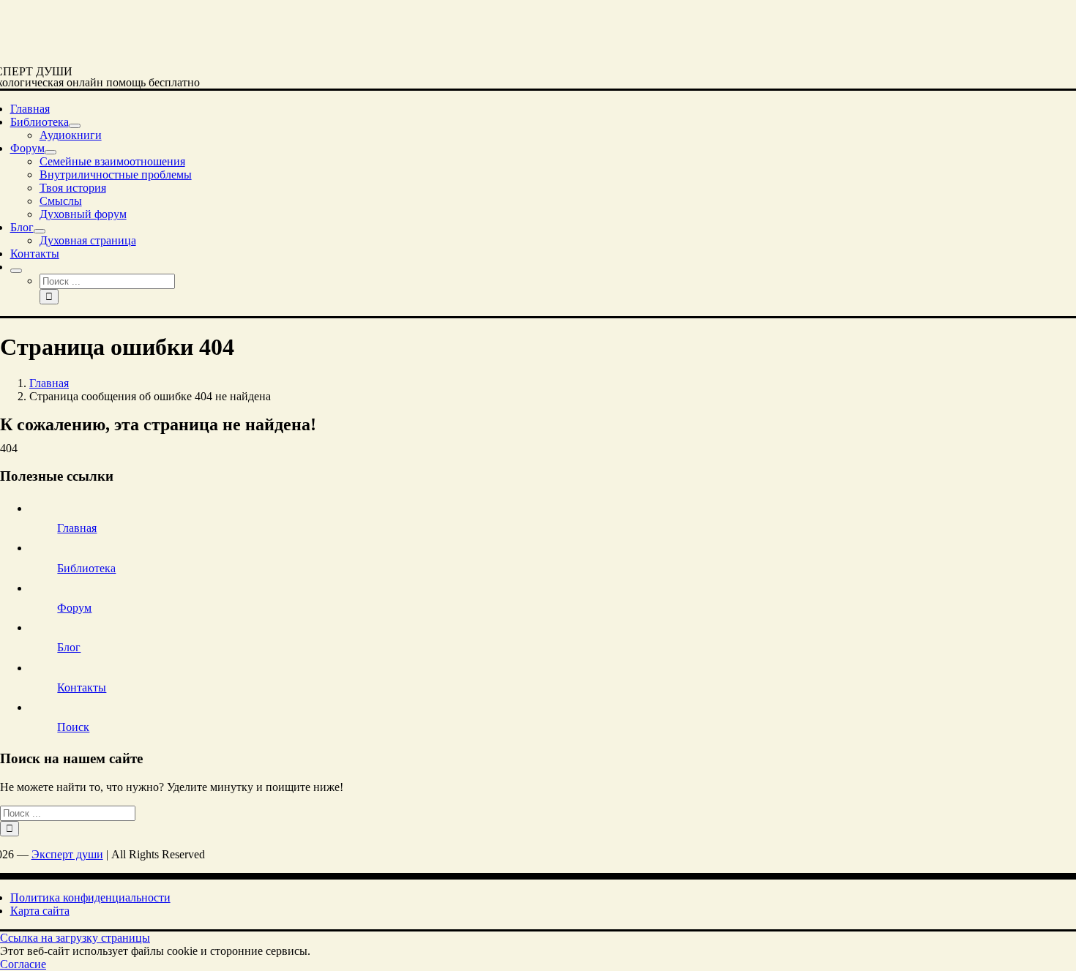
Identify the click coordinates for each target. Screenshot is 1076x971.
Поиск (73, 727)
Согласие (23, 964)
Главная (77, 528)
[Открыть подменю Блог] (39, 231)
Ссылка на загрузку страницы (75, 937)
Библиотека (86, 568)
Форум (74, 607)
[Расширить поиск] (16, 271)
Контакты (81, 687)
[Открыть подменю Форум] (50, 152)
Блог (69, 647)
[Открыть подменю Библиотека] (75, 126)
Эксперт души (67, 854)
